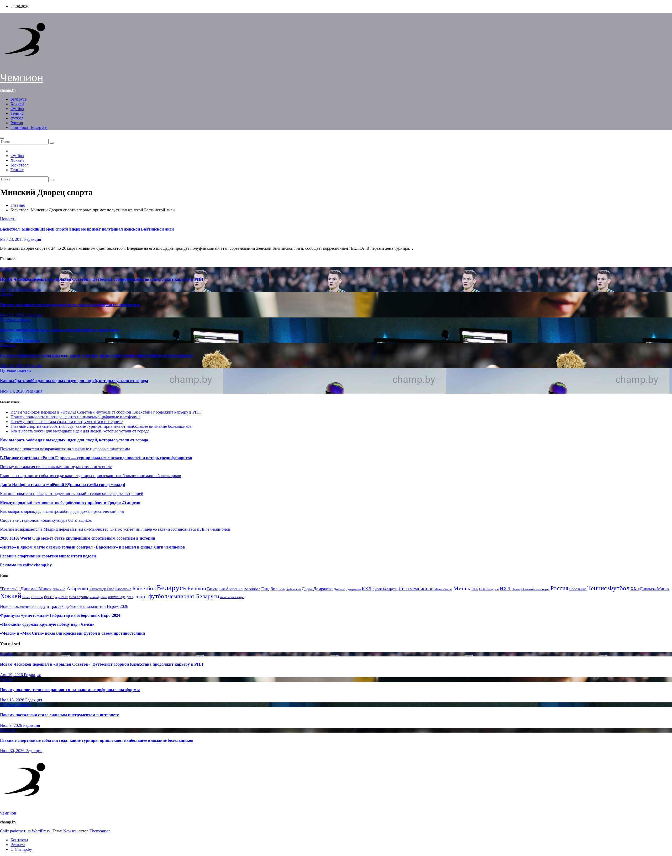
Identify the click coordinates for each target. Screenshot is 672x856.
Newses (69, 831)
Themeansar (100, 831)
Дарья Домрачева (317, 589)
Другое (6, 294)
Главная (17, 205)
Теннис (17, 113)
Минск (461, 588)
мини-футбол (98, 597)
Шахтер (37, 597)
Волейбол (252, 589)
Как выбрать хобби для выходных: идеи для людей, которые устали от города (74, 380)
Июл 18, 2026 (12, 315)
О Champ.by (21, 849)
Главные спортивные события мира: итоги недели (48, 556)
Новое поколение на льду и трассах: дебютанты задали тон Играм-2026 (64, 606)
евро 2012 (61, 597)
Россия (16, 123)
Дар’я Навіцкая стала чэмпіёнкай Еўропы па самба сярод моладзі (62, 484)
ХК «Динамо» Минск (650, 588)
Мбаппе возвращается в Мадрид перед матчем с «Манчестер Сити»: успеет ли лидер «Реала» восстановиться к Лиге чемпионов (115, 529)
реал (130, 597)
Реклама (17, 844)
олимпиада (116, 597)
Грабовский (293, 589)
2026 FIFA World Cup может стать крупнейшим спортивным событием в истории (77, 538)
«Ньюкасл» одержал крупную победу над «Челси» (47, 624)
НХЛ (505, 588)
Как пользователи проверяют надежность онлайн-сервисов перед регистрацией (71, 493)
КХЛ (366, 588)
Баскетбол (19, 165)
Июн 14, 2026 (12, 391)
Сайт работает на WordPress (25, 831)
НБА (474, 589)
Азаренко (77, 588)
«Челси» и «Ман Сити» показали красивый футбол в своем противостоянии (72, 633)
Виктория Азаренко (225, 589)
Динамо (339, 589)
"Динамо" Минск (35, 588)
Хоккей (17, 104)
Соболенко (577, 589)
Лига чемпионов (415, 588)
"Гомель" (9, 588)
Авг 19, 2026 (12, 289)
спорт (140, 596)
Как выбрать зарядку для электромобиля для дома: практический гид (62, 511)
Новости (7, 219)
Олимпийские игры (535, 589)
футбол (16, 118)
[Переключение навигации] (2, 138)
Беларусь (18, 99)
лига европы (78, 597)
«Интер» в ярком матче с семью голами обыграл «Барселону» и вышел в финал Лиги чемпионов (92, 547)
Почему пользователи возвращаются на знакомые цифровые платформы (70, 304)
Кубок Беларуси (384, 589)
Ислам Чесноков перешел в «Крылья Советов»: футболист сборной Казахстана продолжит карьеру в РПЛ (101, 279)
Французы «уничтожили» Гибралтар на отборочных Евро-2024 (60, 615)
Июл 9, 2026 (11, 340)
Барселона (123, 589)
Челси (26, 597)
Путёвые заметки (15, 319)
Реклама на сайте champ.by (26, 565)
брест (49, 596)
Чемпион (21, 77)
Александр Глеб (101, 589)
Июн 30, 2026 (12, 365)
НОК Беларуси (489, 589)
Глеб (282, 589)
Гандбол (269, 588)
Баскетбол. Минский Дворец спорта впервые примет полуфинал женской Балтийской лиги (87, 229)
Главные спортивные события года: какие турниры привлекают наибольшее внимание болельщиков (96, 355)
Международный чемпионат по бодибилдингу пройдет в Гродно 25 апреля (70, 502)
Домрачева (353, 589)
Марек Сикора (443, 589)
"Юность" (58, 589)
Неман (516, 589)
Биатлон (196, 588)
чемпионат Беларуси (29, 127)
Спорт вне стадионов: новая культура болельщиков (46, 520)
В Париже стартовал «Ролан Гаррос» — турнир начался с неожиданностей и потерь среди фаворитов (96, 458)
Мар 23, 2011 (12, 239)
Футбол (17, 108)
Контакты (19, 840)
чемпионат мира (232, 597)
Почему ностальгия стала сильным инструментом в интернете (59, 330)
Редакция (32, 239)
